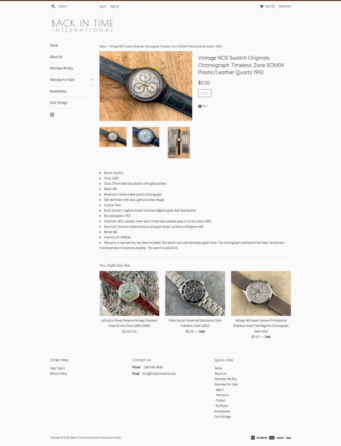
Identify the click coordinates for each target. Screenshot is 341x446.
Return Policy (58, 373)
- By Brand (221, 406)
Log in (102, 6)
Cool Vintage (58, 102)
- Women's (221, 395)
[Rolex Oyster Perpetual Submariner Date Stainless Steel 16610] (195, 293)
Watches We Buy (61, 68)
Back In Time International (84, 437)
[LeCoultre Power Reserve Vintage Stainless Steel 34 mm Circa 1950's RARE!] (129, 293)
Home (54, 45)
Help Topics (57, 368)
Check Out (285, 6)
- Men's (219, 390)
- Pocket (220, 400)
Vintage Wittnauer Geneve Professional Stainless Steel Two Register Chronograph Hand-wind (261, 325)
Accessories (58, 91)
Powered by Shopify (110, 437)
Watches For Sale (72, 79)
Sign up (114, 6)
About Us (56, 56)
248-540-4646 (153, 367)
